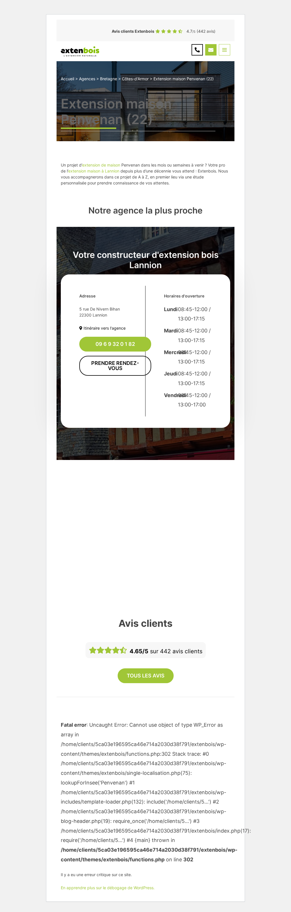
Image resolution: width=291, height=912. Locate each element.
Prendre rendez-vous (115, 365)
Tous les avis (146, 676)
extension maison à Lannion (93, 171)
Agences (87, 78)
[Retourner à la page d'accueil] (80, 51)
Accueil (67, 78)
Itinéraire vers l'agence (104, 328)
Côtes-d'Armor (135, 78)
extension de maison (101, 165)
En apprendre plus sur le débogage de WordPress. (108, 887)
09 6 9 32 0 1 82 (115, 344)
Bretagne (108, 78)
